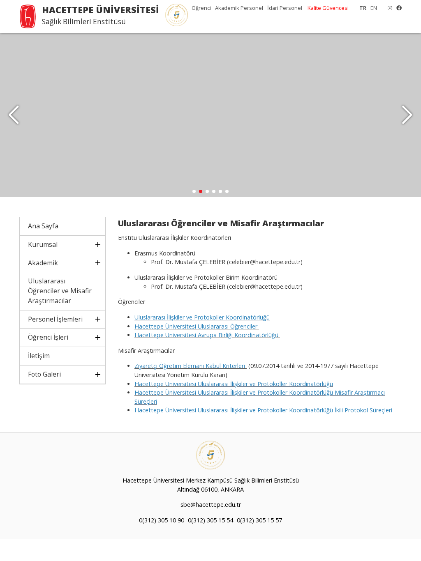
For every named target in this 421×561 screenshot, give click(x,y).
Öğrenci (201, 7)
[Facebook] (397, 7)
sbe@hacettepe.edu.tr (210, 504)
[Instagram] (388, 7)
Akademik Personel (239, 7)
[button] (407, 115)
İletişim (39, 355)
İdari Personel (284, 7)
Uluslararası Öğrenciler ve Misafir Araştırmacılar (60, 290)
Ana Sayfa (43, 225)
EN (373, 7)
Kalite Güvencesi (328, 7)
